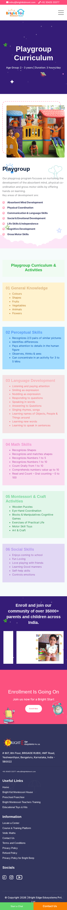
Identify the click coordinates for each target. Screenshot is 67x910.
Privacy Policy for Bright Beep (18, 858)
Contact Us (8, 838)
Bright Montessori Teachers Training (21, 802)
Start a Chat (17, 906)
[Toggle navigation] (61, 12)
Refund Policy (9, 853)
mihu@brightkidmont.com (22, 2)
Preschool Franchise (13, 797)
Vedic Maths (9, 833)
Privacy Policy (10, 848)
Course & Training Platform (16, 828)
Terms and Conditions (14, 843)
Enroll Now (33, 709)
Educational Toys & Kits (14, 807)
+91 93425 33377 (50, 2)
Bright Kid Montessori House (17, 792)
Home (5, 787)
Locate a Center (10, 823)
